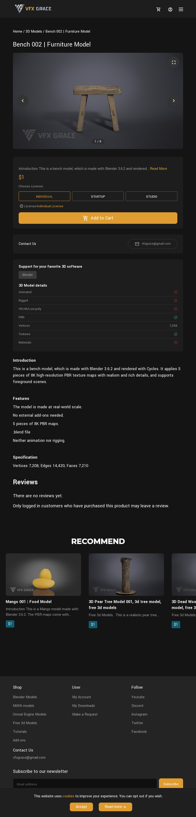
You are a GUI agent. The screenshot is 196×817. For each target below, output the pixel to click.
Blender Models (25, 697)
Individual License (50, 206)
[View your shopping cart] (157, 9)
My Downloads (83, 705)
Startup (98, 196)
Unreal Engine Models (29, 714)
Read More (158, 168)
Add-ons (19, 740)
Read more (113, 806)
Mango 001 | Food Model (28, 601)
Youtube (138, 697)
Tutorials (20, 731)
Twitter (137, 723)
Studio (151, 196)
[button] (22, 101)
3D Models (34, 31)
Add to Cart (102, 218)
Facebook (139, 731)
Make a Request (85, 714)
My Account (81, 697)
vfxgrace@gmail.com (156, 244)
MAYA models (23, 705)
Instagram (139, 714)
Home (17, 31)
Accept (81, 806)
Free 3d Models (25, 723)
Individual (44, 196)
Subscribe (171, 784)
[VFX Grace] (33, 9)
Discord (137, 705)
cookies (68, 796)
